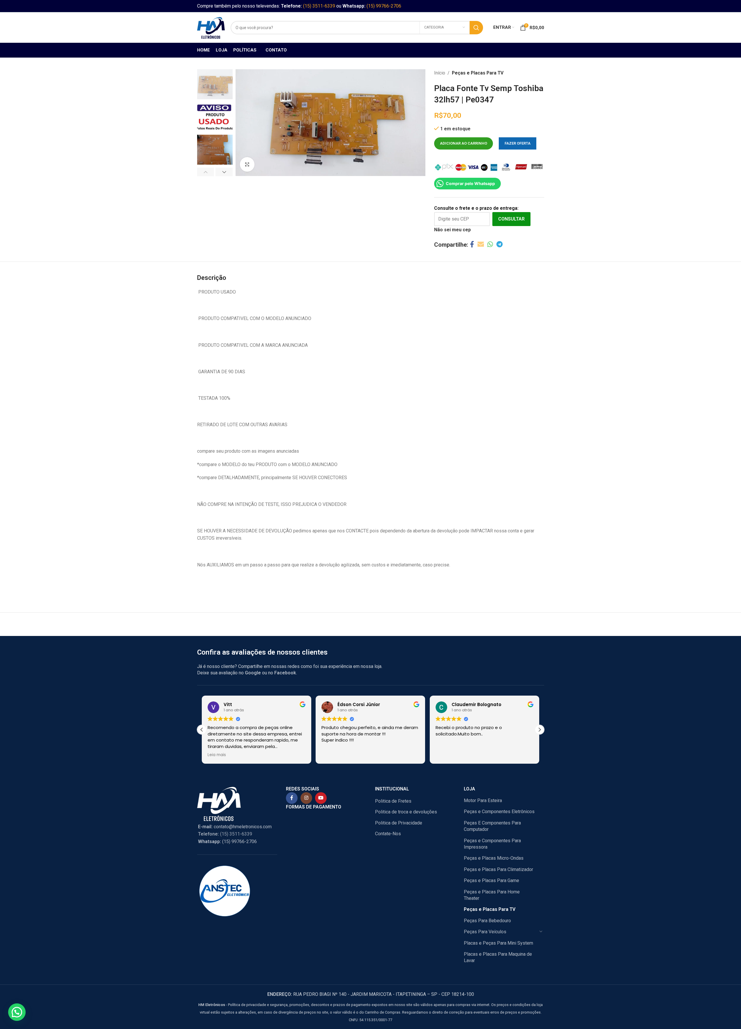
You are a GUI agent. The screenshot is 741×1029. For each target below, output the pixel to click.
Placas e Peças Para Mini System (498, 943)
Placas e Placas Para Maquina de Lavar (498, 957)
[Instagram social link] (306, 798)
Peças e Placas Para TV (477, 73)
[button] (205, 172)
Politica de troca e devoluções (406, 812)
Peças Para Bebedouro (487, 920)
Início (439, 73)
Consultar (511, 219)
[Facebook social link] (472, 244)
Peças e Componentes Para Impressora (492, 844)
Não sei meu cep (452, 229)
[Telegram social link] (499, 244)
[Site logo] (211, 27)
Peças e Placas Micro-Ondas (494, 858)
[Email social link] (481, 244)
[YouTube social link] (321, 798)
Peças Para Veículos (485, 931)
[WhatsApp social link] (490, 244)
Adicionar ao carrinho (463, 143)
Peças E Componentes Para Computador (492, 826)
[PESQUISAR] (476, 27)
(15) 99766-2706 (384, 6)
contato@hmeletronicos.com (235, 826)
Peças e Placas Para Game (491, 880)
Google (253, 673)
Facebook (285, 673)
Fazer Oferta (517, 143)
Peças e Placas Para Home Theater (492, 895)
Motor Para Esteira (483, 800)
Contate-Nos (388, 833)
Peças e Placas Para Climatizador (498, 869)
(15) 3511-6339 (319, 6)
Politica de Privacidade (398, 823)
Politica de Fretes (393, 801)
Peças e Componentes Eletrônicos (499, 811)
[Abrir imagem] (247, 164)
